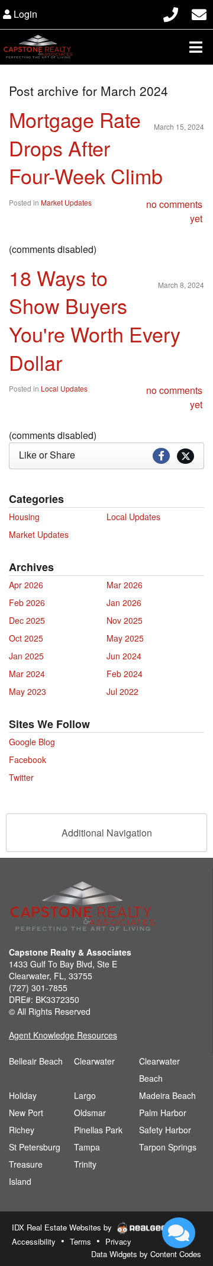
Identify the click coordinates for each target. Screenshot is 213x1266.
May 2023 (27, 691)
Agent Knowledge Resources (63, 1035)
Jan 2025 (26, 656)
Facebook (27, 759)
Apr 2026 (26, 585)
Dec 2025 (27, 620)
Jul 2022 (122, 691)
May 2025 (125, 638)
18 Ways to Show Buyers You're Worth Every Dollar (94, 320)
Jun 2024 (123, 656)
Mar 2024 (27, 674)
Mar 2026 (124, 585)
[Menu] (196, 47)
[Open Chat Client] (178, 1232)
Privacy (118, 1241)
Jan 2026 (123, 602)
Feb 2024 (124, 674)
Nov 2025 (124, 620)
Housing (24, 517)
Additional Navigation (107, 832)
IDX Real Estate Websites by (63, 1227)
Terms (80, 1241)
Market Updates (66, 202)
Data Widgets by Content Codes (146, 1253)
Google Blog (32, 742)
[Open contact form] (199, 13)
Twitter (21, 777)
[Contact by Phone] (170, 13)
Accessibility (34, 1241)
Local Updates (64, 388)
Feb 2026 (27, 602)
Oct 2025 (26, 638)
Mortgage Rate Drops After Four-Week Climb (86, 147)
